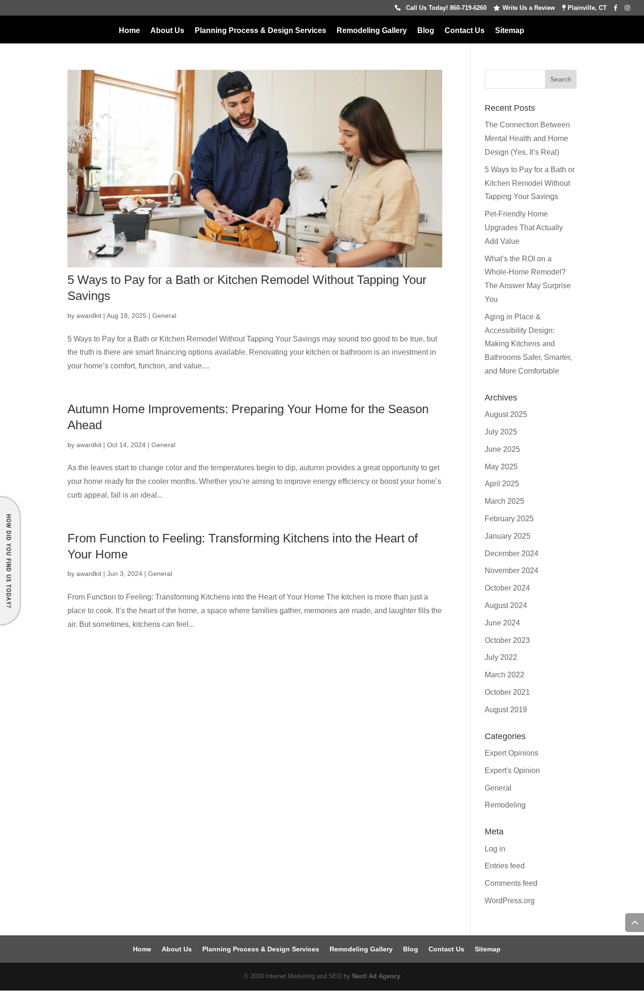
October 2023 (507, 640)
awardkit (88, 315)
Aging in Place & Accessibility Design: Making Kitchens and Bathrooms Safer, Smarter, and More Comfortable (528, 344)
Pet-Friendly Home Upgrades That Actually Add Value (524, 227)
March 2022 (504, 675)
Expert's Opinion (512, 770)
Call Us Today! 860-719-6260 (446, 8)
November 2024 (511, 570)
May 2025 (501, 467)
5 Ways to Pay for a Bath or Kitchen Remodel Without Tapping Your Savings (530, 183)
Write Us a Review (529, 8)
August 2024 (506, 605)
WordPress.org (510, 901)
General (164, 315)
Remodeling (505, 805)
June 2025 (502, 449)
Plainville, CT (586, 8)
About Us (167, 30)
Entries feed (505, 866)
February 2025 (509, 519)
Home (129, 30)
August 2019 (506, 710)
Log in (495, 849)
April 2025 (502, 484)
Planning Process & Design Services (260, 30)
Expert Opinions (511, 753)
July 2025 (501, 432)
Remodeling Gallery (372, 30)
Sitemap (509, 30)
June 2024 (502, 623)
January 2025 (507, 536)
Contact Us (465, 30)
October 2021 (507, 692)
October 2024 (507, 588)
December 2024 (511, 554)
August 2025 (506, 414)
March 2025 (504, 501)
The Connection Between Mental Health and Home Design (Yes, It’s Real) (527, 138)
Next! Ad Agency (376, 976)
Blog (425, 30)
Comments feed (511, 883)
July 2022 (501, 657)
